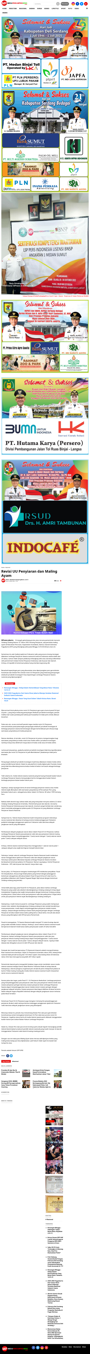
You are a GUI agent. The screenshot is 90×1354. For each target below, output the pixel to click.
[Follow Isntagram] (42, 1347)
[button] (87, 8)
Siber (70, 1347)
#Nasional (15, 1061)
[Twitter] (11, 1055)
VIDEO (77, 8)
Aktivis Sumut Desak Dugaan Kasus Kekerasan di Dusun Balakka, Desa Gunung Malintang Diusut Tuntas (55, 1298)
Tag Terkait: (6, 1061)
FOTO (70, 8)
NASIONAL (23, 8)
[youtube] (86, 4)
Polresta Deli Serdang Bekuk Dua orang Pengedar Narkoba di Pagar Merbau (55, 1309)
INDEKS (4, 13)
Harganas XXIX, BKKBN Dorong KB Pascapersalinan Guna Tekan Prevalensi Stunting (10, 1084)
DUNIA (39, 8)
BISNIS (46, 8)
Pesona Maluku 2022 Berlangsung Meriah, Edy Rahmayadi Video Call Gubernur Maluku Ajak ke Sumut (42, 1085)
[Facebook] (7, 1055)
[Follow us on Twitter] (38, 1347)
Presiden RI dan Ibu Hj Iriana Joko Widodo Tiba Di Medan (10, 1072)
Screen (65, 4)
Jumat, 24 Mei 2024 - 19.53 (12, 581)
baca (57, 580)
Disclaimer (77, 1347)
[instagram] (73, 4)
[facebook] (77, 4)
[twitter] (81, 4)
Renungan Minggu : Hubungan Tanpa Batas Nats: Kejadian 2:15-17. (55, 1230)
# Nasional (49, 1219)
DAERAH (32, 8)
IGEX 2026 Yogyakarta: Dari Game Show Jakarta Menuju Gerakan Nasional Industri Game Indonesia (55, 1285)
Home (2, 567)
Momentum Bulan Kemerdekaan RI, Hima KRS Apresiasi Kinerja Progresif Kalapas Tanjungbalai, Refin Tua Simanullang (55, 1333)
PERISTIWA (13, 8)
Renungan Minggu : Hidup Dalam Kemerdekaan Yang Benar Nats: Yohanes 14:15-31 (55, 1273)
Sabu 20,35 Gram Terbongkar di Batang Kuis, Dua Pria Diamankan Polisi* (55, 1250)
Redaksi (64, 1347)
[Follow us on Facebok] (33, 1347)
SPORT (63, 8)
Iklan (84, 1347)
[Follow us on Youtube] (46, 1347)
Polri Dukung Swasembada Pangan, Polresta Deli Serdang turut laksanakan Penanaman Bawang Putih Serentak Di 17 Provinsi (58, 1261)
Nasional (8, 567)
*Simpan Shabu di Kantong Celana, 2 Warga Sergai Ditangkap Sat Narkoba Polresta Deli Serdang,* (55, 1320)
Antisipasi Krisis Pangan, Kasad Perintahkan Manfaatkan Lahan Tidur (41, 1072)
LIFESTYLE (55, 8)
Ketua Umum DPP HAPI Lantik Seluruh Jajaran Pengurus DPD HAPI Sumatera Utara (56, 1240)
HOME (4, 8)
